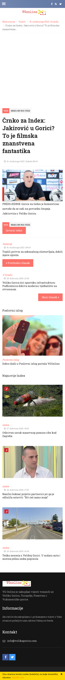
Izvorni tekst (14, 230)
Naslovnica (8, 21)
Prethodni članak (18, 263)
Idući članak (50, 297)
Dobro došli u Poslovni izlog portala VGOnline (31, 363)
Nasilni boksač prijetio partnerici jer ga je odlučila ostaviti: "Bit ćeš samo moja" (28, 495)
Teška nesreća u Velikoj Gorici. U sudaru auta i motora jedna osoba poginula (31, 557)
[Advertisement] (32, 67)
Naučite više (18, 677)
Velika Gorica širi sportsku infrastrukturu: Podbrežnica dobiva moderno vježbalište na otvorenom (29, 286)
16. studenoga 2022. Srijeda (43, 21)
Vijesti (22, 21)
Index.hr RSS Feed (20, 110)
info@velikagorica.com (22, 640)
